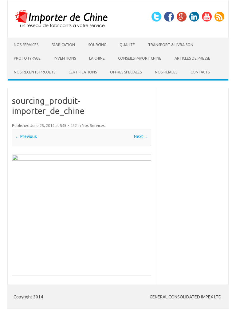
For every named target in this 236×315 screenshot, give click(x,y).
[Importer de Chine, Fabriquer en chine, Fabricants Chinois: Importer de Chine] (61, 27)
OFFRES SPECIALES (126, 72)
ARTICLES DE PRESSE (192, 58)
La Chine (97, 58)
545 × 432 (68, 125)
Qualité (127, 45)
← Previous (26, 136)
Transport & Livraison (170, 45)
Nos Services (26, 45)
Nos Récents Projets (34, 72)
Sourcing (97, 45)
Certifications (83, 72)
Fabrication (63, 45)
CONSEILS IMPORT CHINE (139, 58)
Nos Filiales (166, 72)
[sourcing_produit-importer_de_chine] (81, 210)
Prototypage (27, 58)
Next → (141, 136)
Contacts (200, 72)
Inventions (65, 58)
